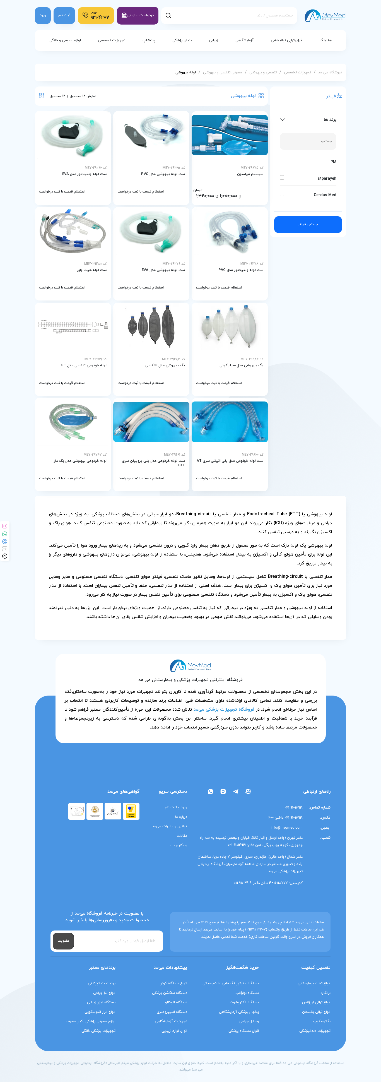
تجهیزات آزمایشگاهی (171, 1021)
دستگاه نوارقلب (247, 993)
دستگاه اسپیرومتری (172, 1011)
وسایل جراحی (249, 1021)
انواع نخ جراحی (104, 993)
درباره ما (181, 816)
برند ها (330, 120)
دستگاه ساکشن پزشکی (169, 993)
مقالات (182, 835)
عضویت (63, 940)
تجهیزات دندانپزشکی (315, 1030)
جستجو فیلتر (308, 224)
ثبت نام (64, 15)
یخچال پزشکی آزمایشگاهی (239, 1011)
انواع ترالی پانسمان (316, 1011)
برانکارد (326, 993)
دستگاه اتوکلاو (176, 1002)
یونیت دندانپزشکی (101, 983)
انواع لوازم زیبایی (174, 1030)
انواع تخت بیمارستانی (314, 983)
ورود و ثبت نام (176, 807)
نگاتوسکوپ (322, 1021)
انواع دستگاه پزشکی (243, 1030)
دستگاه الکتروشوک (244, 1002)
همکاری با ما (178, 845)
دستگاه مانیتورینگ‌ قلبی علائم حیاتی (230, 983)
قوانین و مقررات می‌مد (169, 826)
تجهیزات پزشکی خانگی (98, 1030)
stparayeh (327, 178)
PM (333, 162)
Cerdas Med (325, 195)
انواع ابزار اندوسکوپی (100, 1011)
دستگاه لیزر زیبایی (101, 1002)
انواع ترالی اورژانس (316, 1002)
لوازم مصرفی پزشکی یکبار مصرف (90, 1021)
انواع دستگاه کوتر (173, 983)
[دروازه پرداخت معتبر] (131, 811)
